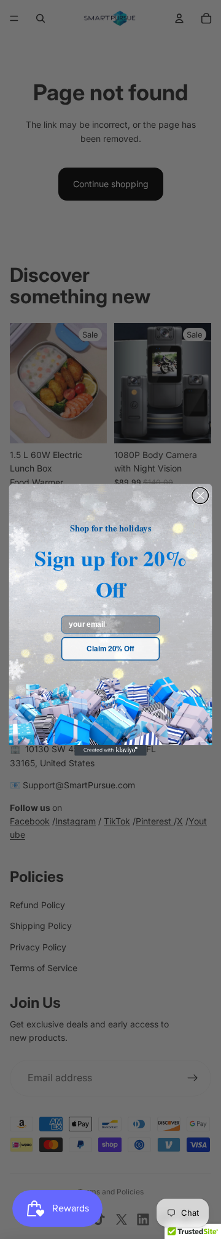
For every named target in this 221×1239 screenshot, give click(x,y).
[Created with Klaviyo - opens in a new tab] (110, 750)
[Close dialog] (200, 495)
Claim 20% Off (110, 648)
